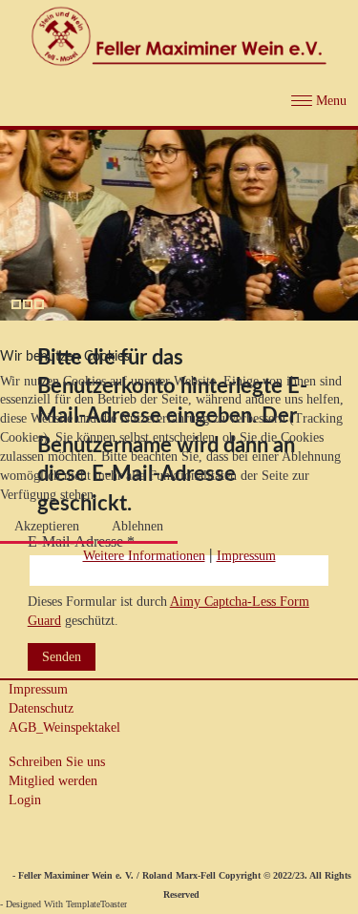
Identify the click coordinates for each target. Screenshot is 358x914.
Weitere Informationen (144, 556)
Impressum (246, 556)
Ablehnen (137, 526)
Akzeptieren (46, 526)
